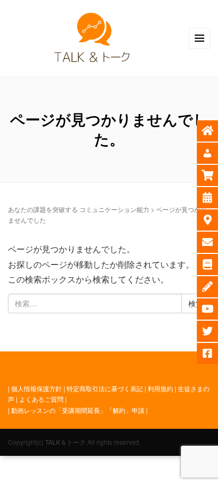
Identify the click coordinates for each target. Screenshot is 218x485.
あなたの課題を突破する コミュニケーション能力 (78, 209)
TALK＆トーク (65, 441)
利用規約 (160, 388)
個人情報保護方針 (36, 388)
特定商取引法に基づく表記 (105, 388)
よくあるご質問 (41, 398)
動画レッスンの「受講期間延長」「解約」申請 (77, 410)
